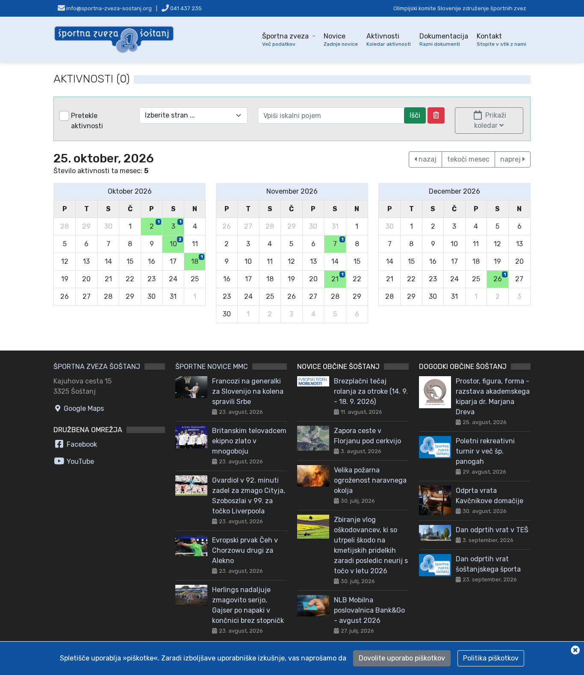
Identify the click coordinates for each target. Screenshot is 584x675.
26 (499, 277)
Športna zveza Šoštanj (96, 367)
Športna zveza (285, 39)
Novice (341, 39)
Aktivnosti (388, 39)
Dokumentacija (443, 39)
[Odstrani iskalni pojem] (436, 115)
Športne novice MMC (211, 367)
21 (337, 277)
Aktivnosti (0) (91, 78)
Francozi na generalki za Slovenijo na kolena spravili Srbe (247, 391)
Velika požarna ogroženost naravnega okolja (370, 480)
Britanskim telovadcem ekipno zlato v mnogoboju (249, 441)
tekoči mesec (468, 159)
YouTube (79, 461)
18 (197, 259)
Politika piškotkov (491, 658)
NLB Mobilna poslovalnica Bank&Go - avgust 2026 (369, 610)
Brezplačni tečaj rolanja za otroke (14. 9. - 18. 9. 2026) (371, 391)
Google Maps (83, 408)
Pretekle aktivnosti (87, 121)
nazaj (427, 159)
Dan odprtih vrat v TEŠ (492, 530)
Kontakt (501, 39)
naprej (511, 159)
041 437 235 (185, 8)
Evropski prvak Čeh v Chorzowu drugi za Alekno (245, 550)
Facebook (81, 444)
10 (176, 242)
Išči (415, 115)
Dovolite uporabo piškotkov (402, 658)
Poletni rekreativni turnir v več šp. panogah (485, 451)
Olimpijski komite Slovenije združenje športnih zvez (459, 8)
